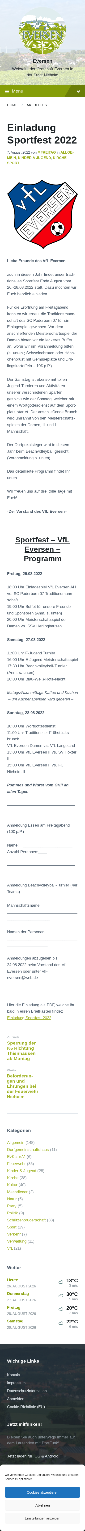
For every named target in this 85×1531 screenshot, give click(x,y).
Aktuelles (37, 105)
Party (12, 1206)
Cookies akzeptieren (42, 1492)
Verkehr (14, 1234)
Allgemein (15, 1142)
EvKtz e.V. (16, 1156)
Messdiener (17, 1192)
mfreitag (47, 152)
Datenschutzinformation (27, 1391)
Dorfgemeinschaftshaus (28, 1149)
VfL (10, 1248)
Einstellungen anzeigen (42, 1518)
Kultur (12, 1185)
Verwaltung (16, 1241)
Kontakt (13, 1375)
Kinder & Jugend (34, 158)
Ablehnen (42, 1505)
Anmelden (15, 1399)
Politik (12, 1213)
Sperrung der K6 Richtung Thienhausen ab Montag (21, 1051)
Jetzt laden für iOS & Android (32, 1456)
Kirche (60, 158)
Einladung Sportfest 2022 (29, 1018)
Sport (13, 163)
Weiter (12, 1070)
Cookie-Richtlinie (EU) (26, 1407)
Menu (17, 91)
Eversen (42, 61)
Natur (12, 1199)
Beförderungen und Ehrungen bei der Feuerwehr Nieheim (22, 1086)
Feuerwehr (16, 1164)
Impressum (16, 1383)
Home (12, 105)
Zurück (13, 1037)
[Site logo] (42, 53)
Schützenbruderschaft (26, 1220)
